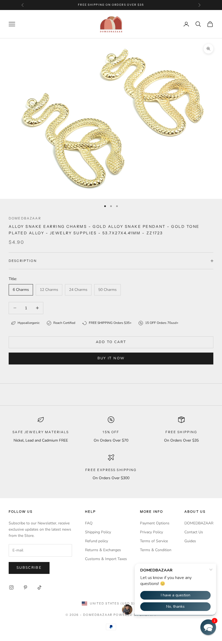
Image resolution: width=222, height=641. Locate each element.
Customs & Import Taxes (106, 558)
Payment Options (154, 523)
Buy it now (111, 358)
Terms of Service (154, 541)
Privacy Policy (151, 532)
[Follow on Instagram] (11, 587)
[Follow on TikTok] (39, 587)
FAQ (89, 523)
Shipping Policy (98, 532)
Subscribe (29, 567)
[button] (208, 627)
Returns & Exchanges (103, 550)
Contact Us (193, 532)
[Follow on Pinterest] (25, 587)
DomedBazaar (25, 218)
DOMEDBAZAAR (198, 523)
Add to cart (111, 342)
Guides (190, 541)
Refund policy (96, 541)
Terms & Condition (155, 550)
